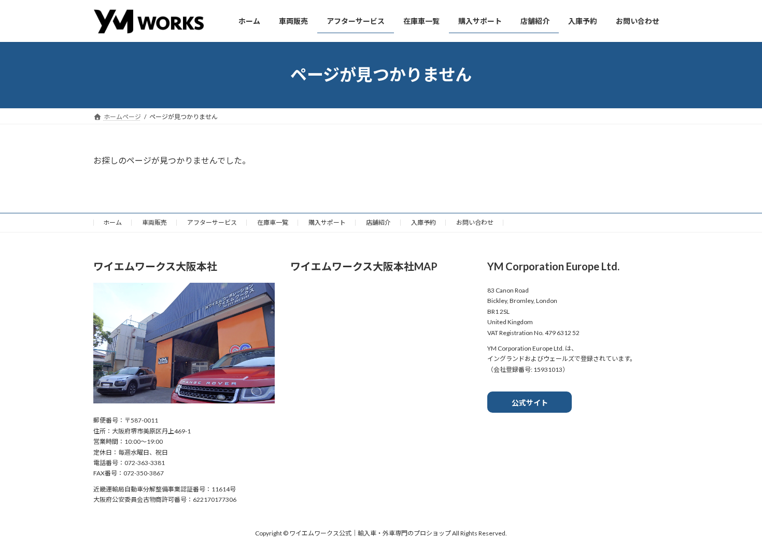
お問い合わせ (474, 222)
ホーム (112, 222)
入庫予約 (423, 222)
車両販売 (154, 222)
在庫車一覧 (272, 222)
